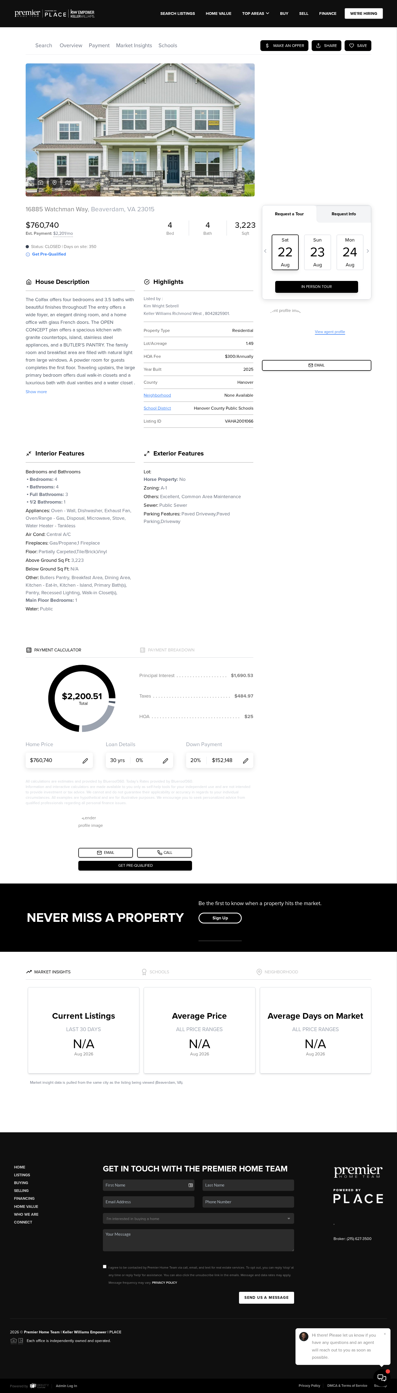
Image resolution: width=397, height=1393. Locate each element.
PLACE (115, 1332)
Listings (22, 1175)
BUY (284, 13)
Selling (21, 1190)
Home (19, 1167)
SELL (303, 13)
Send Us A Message (266, 1297)
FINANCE (328, 13)
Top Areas (253, 13)
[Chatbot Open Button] (382, 1378)
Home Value (218, 13)
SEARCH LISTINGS (177, 13)
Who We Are (26, 1214)
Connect (23, 1222)
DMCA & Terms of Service (347, 1386)
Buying (21, 1183)
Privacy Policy (164, 1283)
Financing (24, 1198)
